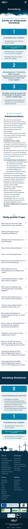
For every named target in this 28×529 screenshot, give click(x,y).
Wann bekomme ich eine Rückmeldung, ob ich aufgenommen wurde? (12, 270)
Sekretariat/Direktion (10, 53)
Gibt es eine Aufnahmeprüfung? (11, 254)
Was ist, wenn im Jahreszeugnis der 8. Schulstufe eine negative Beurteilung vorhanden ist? (12, 325)
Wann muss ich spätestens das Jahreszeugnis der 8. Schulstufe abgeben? (11, 288)
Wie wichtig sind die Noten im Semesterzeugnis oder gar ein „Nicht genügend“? (13, 315)
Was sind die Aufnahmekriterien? (11, 248)
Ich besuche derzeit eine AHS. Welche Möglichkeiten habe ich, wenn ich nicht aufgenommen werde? (13, 353)
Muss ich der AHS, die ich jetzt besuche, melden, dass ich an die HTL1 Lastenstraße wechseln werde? (13, 343)
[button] (14, 225)
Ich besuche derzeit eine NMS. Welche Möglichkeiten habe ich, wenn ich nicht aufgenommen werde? (13, 363)
